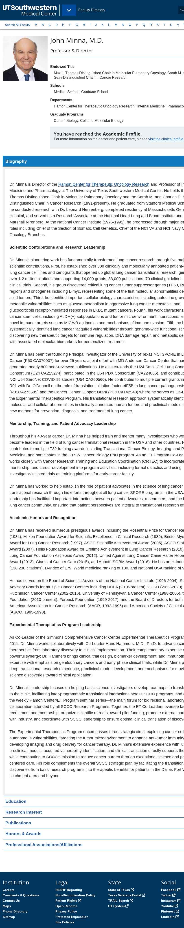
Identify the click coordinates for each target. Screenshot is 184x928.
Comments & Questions (21, 895)
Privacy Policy (66, 911)
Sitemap (9, 917)
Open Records (66, 906)
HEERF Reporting (68, 890)
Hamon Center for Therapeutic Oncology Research (103, 184)
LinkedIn (168, 917)
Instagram (168, 900)
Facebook (168, 890)
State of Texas (119, 890)
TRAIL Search (118, 900)
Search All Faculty (17, 25)
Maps (7, 906)
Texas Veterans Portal (124, 895)
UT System (116, 906)
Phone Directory (15, 911)
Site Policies (64, 922)
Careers (8, 890)
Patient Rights (66, 900)
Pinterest (168, 911)
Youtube (167, 906)
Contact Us (11, 900)
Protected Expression (71, 917)
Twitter (166, 895)
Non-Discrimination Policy (75, 895)
